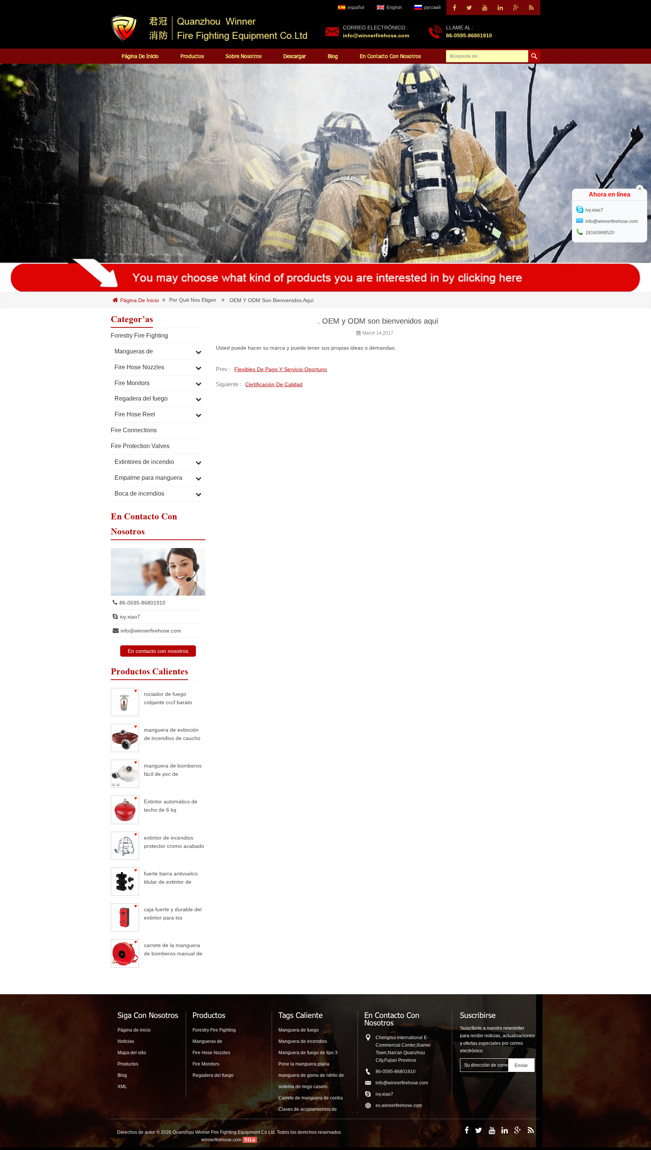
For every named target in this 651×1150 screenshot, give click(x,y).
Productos (192, 56)
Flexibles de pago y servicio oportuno (280, 369)
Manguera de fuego (298, 1030)
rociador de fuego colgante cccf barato (168, 698)
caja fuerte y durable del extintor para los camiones (173, 913)
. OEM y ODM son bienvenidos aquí (270, 300)
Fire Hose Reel (135, 414)
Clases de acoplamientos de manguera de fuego (307, 1110)
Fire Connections (134, 430)
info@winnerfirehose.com (376, 35)
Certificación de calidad (274, 384)
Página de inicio (140, 56)
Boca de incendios (139, 493)
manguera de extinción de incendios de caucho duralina (172, 734)
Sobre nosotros (243, 56)
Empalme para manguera (148, 477)
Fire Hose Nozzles (139, 367)
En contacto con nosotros (390, 56)
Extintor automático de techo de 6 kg (170, 805)
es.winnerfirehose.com (399, 1105)
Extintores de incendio (144, 462)
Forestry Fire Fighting (139, 335)
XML (122, 1086)
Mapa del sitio (132, 1052)
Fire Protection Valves (140, 446)
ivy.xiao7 (130, 617)
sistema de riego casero (302, 1086)
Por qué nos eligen (192, 300)
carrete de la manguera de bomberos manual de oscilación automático (173, 949)
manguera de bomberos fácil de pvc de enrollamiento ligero (173, 770)
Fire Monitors (132, 383)
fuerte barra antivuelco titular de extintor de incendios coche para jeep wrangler (171, 877)
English (394, 7)
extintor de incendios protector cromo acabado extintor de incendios (174, 842)
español (356, 7)
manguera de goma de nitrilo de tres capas (311, 1076)
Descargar (294, 56)
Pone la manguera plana (303, 1064)
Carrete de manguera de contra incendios (310, 1098)
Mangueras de (134, 351)
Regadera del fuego (141, 398)
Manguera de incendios (302, 1041)
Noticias (126, 1041)
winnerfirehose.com (221, 1139)
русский (432, 7)
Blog (333, 56)
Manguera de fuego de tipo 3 (308, 1052)
